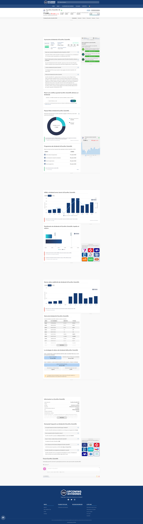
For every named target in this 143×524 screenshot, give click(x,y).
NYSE (45, 511)
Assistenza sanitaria (95, 10)
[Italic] (49, 472)
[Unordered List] (56, 472)
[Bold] (48, 472)
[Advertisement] (71, 28)
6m (88, 155)
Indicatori (79, 18)
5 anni (46, 195)
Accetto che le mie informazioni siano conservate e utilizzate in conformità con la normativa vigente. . (61, 104)
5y (91, 155)
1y (90, 155)
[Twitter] (71, 499)
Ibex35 (45, 507)
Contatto (88, 515)
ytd (95, 155)
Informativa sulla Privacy (91, 507)
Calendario (74, 18)
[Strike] (53, 472)
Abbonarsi (73, 100)
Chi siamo (89, 513)
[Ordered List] (54, 472)
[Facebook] (68, 499)
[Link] (60, 472)
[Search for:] (78, 2)
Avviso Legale (89, 511)
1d (85, 155)
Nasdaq (45, 513)
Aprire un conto (93, 51)
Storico (84, 18)
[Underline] (51, 472)
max (93, 155)
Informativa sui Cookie (91, 509)
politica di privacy (48, 104)
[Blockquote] (57, 472)
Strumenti (89, 18)
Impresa (93, 18)
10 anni (49, 195)
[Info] (79, 113)
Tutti (53, 195)
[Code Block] (59, 472)
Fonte (78, 169)
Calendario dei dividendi (63, 507)
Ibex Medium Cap (47, 509)
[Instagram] (74, 499)
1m (87, 155)
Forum (97, 18)
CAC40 (88, 10)
